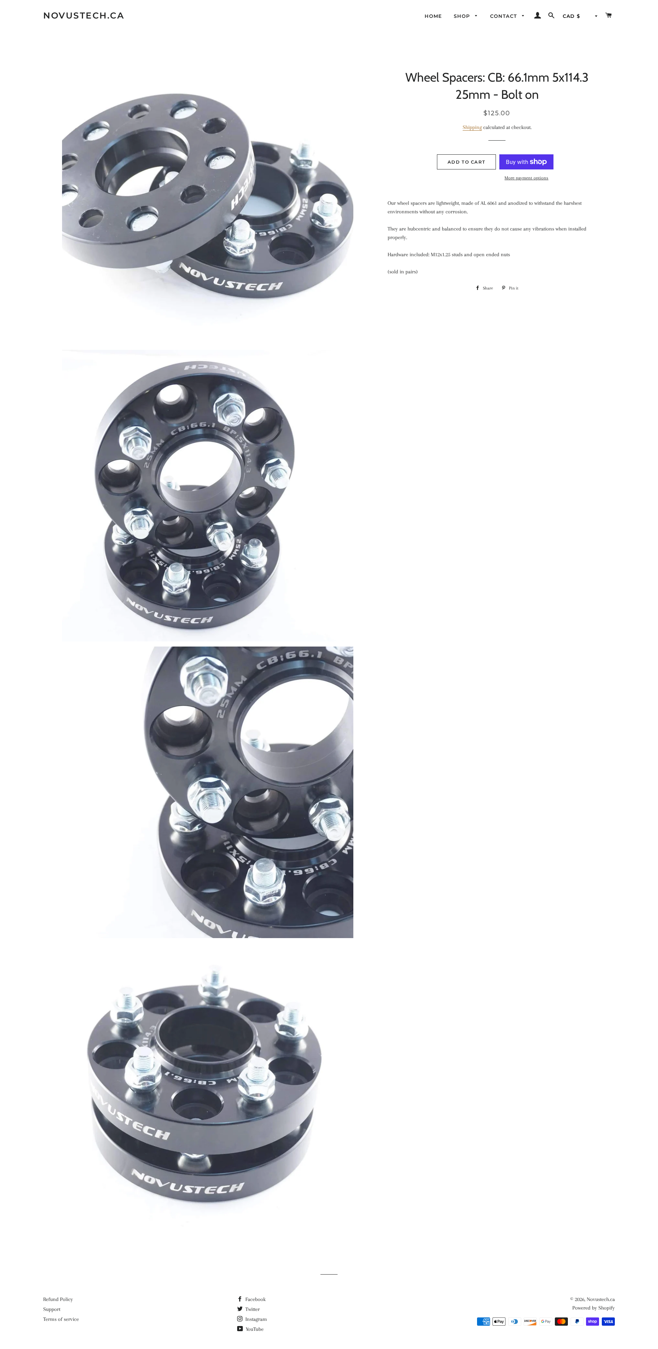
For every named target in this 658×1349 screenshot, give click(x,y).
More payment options (526, 177)
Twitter (252, 1309)
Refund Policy (58, 1299)
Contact (504, 16)
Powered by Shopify (593, 1308)
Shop (463, 16)
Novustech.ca (83, 15)
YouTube (254, 1329)
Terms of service (61, 1319)
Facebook (255, 1299)
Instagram (255, 1319)
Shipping (472, 127)
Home (433, 16)
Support (51, 1309)
